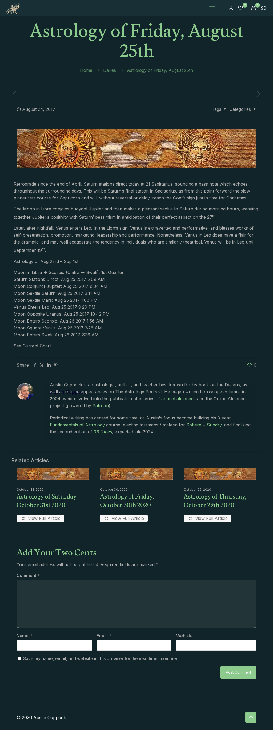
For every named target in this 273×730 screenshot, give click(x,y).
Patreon (101, 405)
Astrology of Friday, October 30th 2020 (127, 502)
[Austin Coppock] (12, 8)
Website (184, 635)
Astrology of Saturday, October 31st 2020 (47, 502)
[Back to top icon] (250, 717)
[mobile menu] (212, 8)
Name (24, 635)
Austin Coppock (68, 392)
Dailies (109, 70)
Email (104, 635)
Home (86, 70)
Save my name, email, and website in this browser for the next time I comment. (102, 658)
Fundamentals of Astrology (77, 424)
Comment (28, 575)
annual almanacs (178, 398)
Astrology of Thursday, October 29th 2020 (215, 502)
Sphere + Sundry (204, 424)
